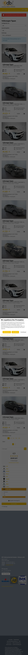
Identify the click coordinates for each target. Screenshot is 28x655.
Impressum (13, 335)
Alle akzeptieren (6, 332)
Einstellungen (23, 332)
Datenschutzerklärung (5, 335)
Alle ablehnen (15, 332)
